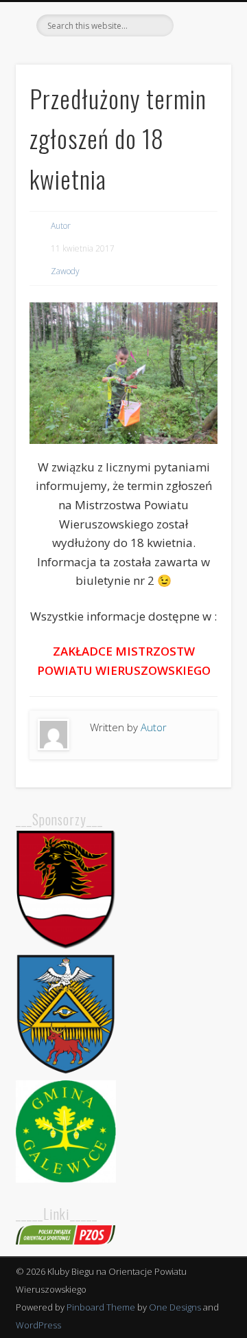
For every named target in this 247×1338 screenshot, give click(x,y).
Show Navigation (199, 123)
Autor (61, 226)
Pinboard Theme (101, 1307)
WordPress (38, 1325)
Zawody (65, 271)
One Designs (175, 1307)
